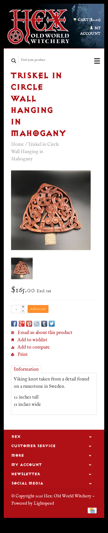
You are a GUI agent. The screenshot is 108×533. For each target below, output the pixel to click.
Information (26, 369)
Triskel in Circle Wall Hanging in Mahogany (35, 151)
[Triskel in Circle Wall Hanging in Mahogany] (51, 210)
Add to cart (38, 309)
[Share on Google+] (22, 324)
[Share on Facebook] (14, 324)
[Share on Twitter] (52, 324)
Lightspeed (44, 503)
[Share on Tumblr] (44, 324)
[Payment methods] (92, 510)
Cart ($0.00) (88, 19)
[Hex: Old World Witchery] (38, 27)
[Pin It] (29, 324)
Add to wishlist (32, 340)
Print (22, 355)
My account (90, 31)
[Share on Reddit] (37, 324)
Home (17, 144)
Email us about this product (44, 333)
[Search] (13, 60)
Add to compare (33, 347)
